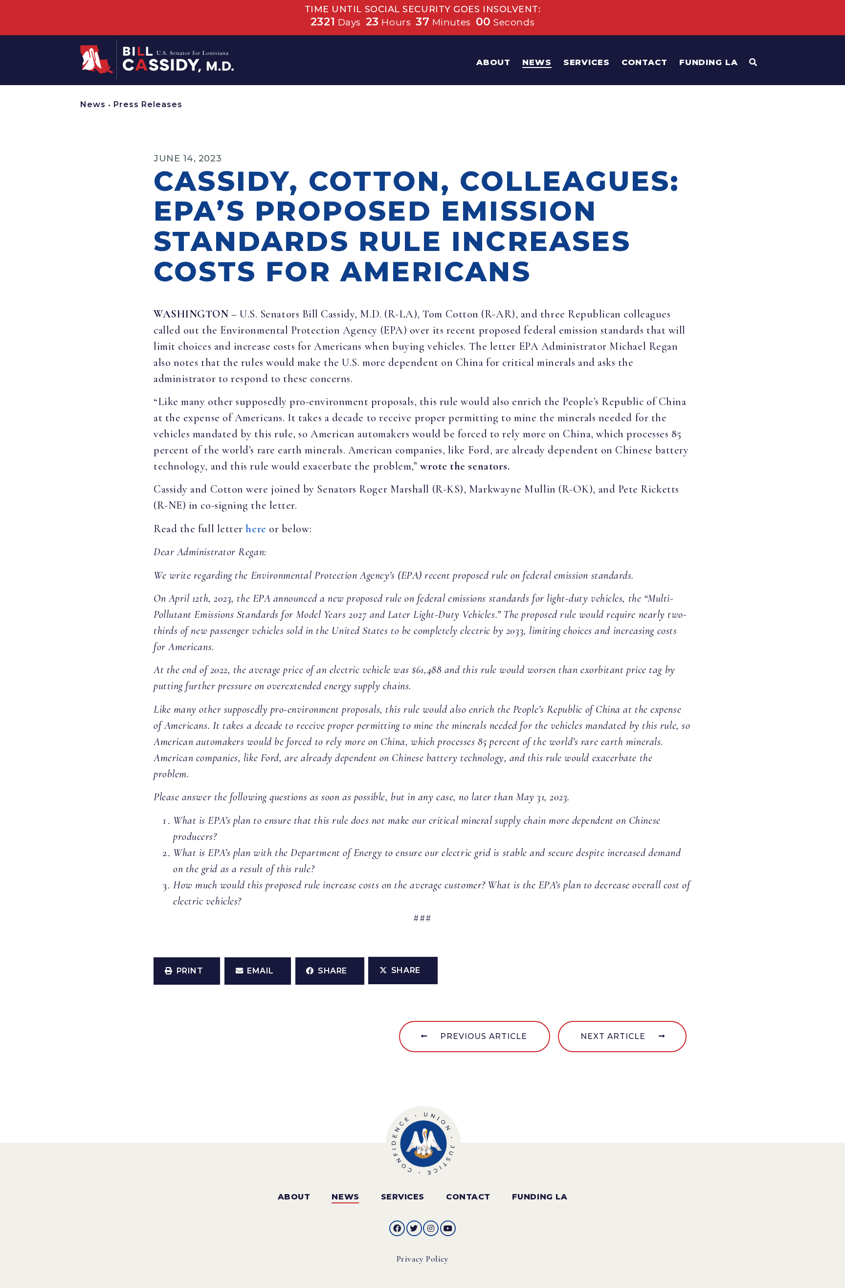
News (93, 104)
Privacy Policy (423, 1259)
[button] (187, 971)
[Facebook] (397, 1228)
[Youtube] (448, 1228)
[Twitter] (414, 1228)
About (294, 1196)
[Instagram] (431, 1228)
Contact (468, 1196)
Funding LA (539, 1196)
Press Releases (147, 104)
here (255, 528)
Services (402, 1196)
